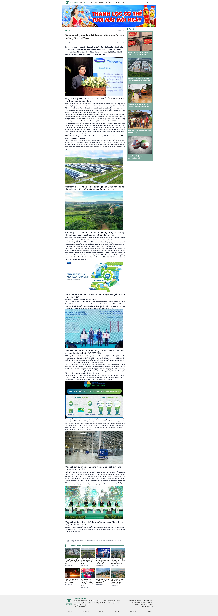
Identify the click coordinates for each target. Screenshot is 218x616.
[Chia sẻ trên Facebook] (115, 43)
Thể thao (116, 2)
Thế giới (108, 2)
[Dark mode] (148, 2)
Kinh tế (86, 2)
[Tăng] (73, 42)
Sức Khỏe (94, 2)
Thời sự (101, 2)
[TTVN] (68, 601)
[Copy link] (121, 43)
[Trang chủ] (81, 2)
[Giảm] (66, 42)
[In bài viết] (124, 43)
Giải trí (124, 2)
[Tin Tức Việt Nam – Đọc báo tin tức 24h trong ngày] (71, 2)
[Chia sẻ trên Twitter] (118, 43)
